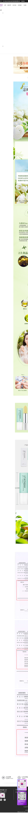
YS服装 (24, 5)
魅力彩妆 (14, 5)
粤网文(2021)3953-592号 (21, 811)
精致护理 (9, 5)
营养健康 (19, 5)
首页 (5, 5)
